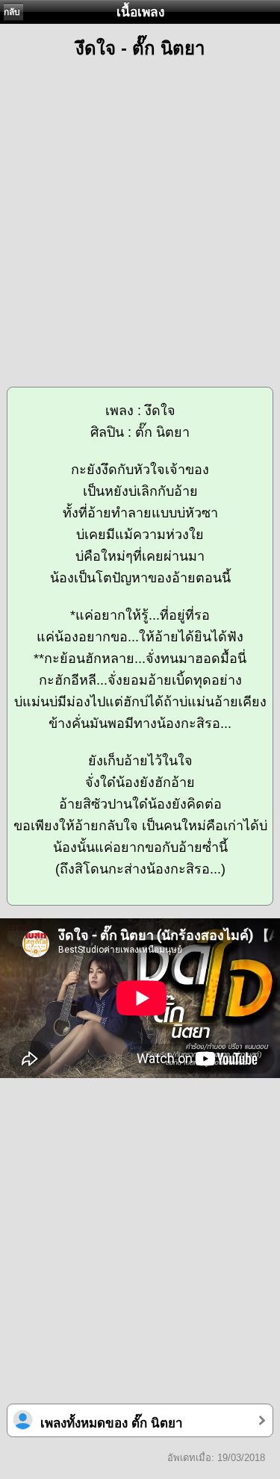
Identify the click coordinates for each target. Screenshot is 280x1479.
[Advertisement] (140, 216)
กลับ (12, 12)
